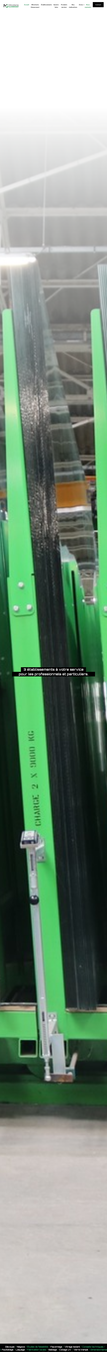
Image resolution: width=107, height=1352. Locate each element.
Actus (81, 5)
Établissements (46, 5)
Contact (98, 5)
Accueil (26, 5)
